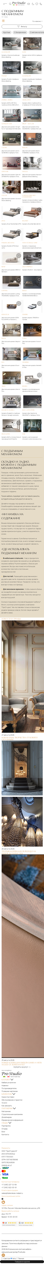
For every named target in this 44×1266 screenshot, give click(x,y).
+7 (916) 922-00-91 (9, 1187)
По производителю (9, 1088)
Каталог (6, 3)
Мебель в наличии (9, 1082)
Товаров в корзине (23, 1261)
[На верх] (3, 1255)
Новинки (5, 1085)
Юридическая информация (12, 1120)
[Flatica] (22, 1202)
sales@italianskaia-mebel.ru (12, 1193)
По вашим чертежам (10, 1091)
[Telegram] (2, 1199)
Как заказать (7, 1105)
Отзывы (4, 1129)
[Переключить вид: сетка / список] (3, 20)
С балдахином (20, 32)
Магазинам (6, 1111)
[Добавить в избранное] (18, 41)
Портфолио (6, 1126)
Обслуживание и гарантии (12, 1100)
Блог (3, 1131)
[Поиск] (10, 4)
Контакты (5, 1134)
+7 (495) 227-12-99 (9, 1184)
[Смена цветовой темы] (32, 4)
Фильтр (24, 26)
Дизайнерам (7, 1117)
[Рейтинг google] (26, 1226)
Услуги (4, 1103)
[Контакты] (41, 4)
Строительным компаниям (12, 1114)
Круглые (6, 32)
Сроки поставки (8, 1097)
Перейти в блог (20, 1067)
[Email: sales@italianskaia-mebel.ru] (28, 4)
